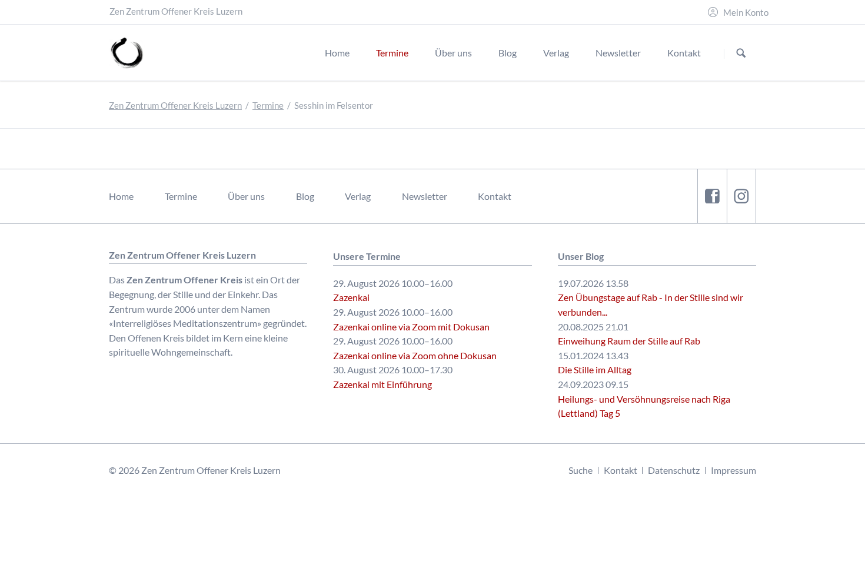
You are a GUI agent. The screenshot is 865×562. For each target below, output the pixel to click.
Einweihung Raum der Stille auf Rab (629, 340)
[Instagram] (741, 196)
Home (121, 196)
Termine (268, 106)
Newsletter (424, 196)
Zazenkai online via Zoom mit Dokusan (411, 326)
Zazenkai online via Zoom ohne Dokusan (415, 355)
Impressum (733, 470)
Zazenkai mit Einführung (382, 384)
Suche (580, 470)
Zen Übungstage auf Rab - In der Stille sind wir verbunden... (650, 304)
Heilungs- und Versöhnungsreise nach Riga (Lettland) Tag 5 (644, 406)
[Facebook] (712, 196)
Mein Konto (745, 13)
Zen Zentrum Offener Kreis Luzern (175, 106)
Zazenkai (351, 297)
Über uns (246, 196)
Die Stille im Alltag (594, 369)
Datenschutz (674, 470)
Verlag (358, 196)
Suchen (741, 53)
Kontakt (494, 196)
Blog (305, 196)
